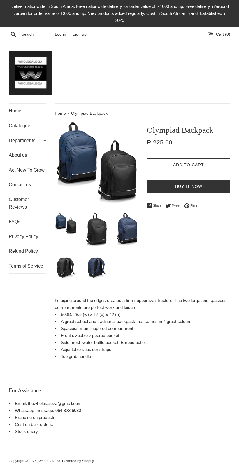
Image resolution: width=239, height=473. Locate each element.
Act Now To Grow (27, 169)
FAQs (14, 221)
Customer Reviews (19, 203)
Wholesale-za (49, 461)
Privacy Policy (23, 236)
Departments (27, 140)
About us (18, 155)
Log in (60, 34)
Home (15, 110)
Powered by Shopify (78, 461)
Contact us (20, 184)
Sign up (80, 34)
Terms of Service (26, 265)
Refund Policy (23, 251)
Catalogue (19, 125)
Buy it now (188, 186)
